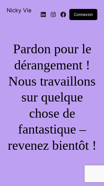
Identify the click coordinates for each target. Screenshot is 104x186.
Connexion (83, 14)
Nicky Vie (19, 10)
